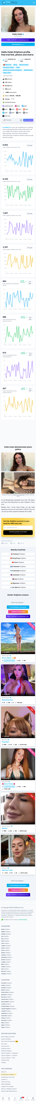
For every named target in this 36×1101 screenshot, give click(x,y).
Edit (13, 99)
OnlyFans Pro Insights (7, 1086)
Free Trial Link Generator (9, 1041)
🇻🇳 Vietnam (7, 65)
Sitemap (3, 1062)
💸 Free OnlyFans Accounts (17, 607)
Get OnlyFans (18, 44)
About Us (3, 1072)
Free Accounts (5, 1046)
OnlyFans (5, 929)
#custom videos (8, 67)
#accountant (24, 65)
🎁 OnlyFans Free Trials (17, 612)
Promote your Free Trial (7, 1077)
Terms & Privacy (5, 1082)
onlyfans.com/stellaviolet (19, 495)
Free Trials (4, 1044)
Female (7, 99)
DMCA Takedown (6, 1084)
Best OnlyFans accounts (8, 1036)
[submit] (18, 532)
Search (15, 1100)
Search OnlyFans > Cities (8, 1058)
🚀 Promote (7, 120)
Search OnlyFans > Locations (9, 1055)
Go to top (27, 1100)
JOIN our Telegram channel (9, 1089)
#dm (18, 67)
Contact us (4, 1079)
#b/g (15, 65)
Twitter (13, 543)
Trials (9, 1100)
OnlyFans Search (6, 1048)
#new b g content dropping (12, 70)
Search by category (17, 602)
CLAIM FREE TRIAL (9, 660)
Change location (9, 75)
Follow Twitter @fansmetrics (9, 1091)
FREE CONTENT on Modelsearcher (18, 40)
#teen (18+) (7, 73)
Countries (33, 1100)
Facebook (5, 543)
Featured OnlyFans (6, 1051)
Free (3, 1100)
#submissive (28, 70)
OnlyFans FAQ (5, 1060)
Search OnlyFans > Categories (9, 1053)
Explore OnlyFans (6, 1039)
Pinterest (22, 543)
